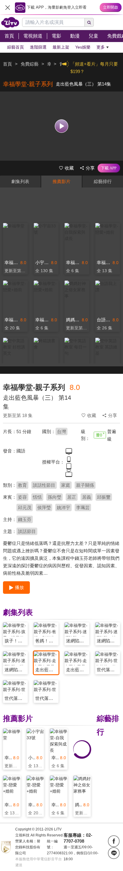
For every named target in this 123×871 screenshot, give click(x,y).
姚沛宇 (63, 507)
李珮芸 (83, 507)
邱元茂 (24, 507)
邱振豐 (103, 497)
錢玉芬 (24, 519)
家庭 (65, 485)
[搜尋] (89, 22)
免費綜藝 (30, 63)
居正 (71, 497)
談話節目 (27, 531)
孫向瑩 (54, 497)
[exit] (7, 7)
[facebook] (114, 841)
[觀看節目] (61, 126)
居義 (86, 497)
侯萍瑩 (44, 507)
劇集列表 (20, 181)
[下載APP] (109, 168)
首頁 (7, 63)
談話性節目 (44, 485)
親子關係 (85, 485)
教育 (22, 485)
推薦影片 (61, 181)
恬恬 (37, 497)
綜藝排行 (103, 181)
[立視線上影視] (10, 22)
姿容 (22, 497)
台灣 (61, 431)
